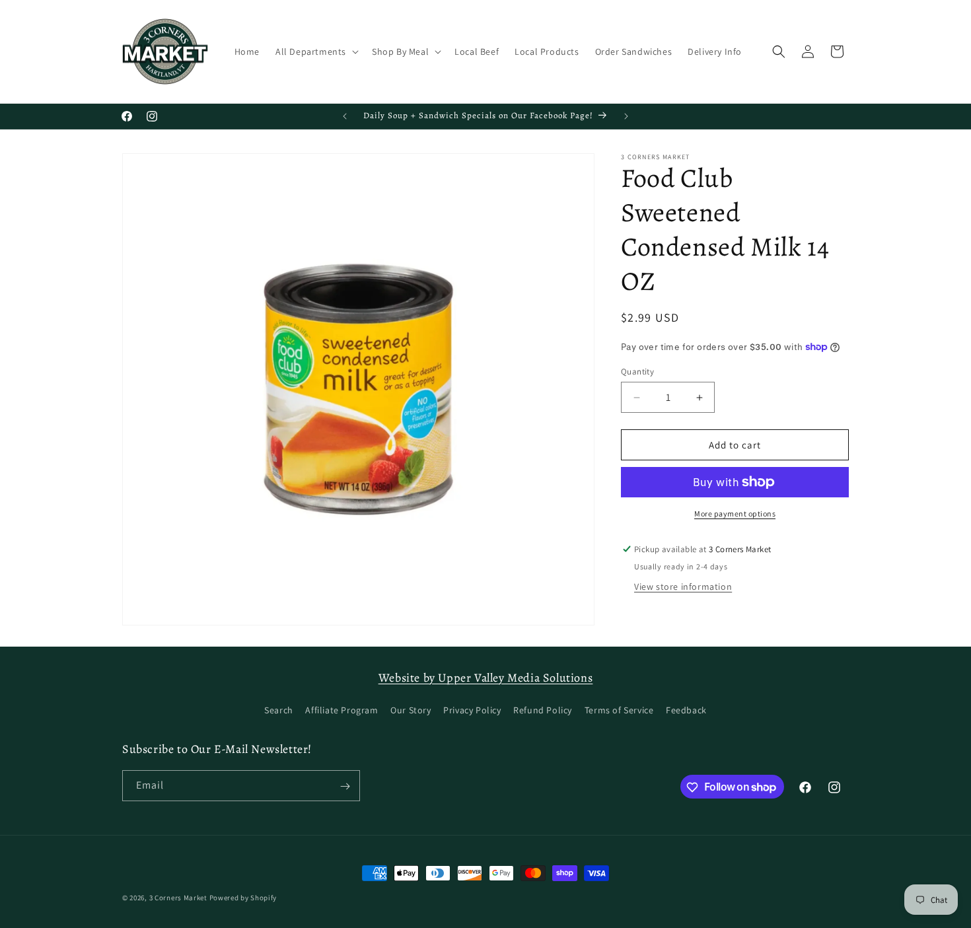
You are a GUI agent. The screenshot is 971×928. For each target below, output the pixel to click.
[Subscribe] (344, 786)
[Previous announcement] (344, 116)
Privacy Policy (472, 710)
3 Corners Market (178, 897)
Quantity (637, 371)
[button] (316, 51)
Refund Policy (542, 710)
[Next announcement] (626, 116)
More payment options (734, 513)
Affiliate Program (341, 710)
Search (278, 710)
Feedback (686, 710)
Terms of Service (619, 710)
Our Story (410, 710)
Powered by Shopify (243, 897)
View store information (683, 586)
